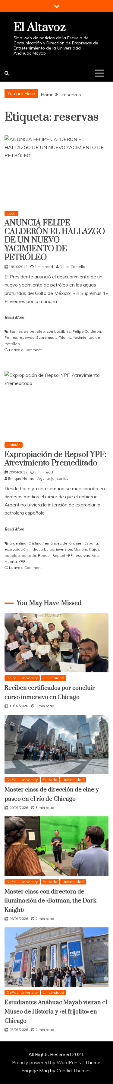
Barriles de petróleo (27, 331)
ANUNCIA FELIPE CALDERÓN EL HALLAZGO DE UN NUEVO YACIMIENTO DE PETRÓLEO (55, 240)
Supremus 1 (46, 337)
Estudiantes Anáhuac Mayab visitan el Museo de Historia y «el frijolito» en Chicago (56, 1012)
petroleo (12, 555)
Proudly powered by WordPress (47, 1062)
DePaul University (22, 678)
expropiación (16, 549)
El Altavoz (40, 27)
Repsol (44, 555)
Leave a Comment (25, 349)
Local (11, 213)
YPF (22, 561)
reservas (26, 337)
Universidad (53, 678)
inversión (64, 549)
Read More (14, 317)
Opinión (13, 445)
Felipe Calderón (87, 331)
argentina (18, 543)
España (91, 543)
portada (29, 555)
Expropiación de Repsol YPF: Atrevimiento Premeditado (55, 459)
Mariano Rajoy (86, 549)
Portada (50, 779)
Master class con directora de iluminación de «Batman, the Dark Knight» (50, 901)
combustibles (59, 331)
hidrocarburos (42, 549)
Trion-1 (65, 337)
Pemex (11, 337)
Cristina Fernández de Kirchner (55, 543)
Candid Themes (74, 1070)
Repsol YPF (62, 555)
